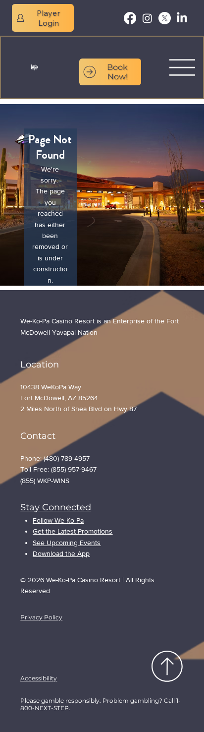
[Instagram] (147, 18)
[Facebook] (130, 18)
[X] (164, 18)
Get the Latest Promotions (72, 531)
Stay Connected (55, 507)
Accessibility (38, 678)
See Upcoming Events (67, 543)
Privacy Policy (41, 617)
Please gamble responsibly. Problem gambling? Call (98, 700)
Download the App (61, 553)
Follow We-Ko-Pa (58, 520)
